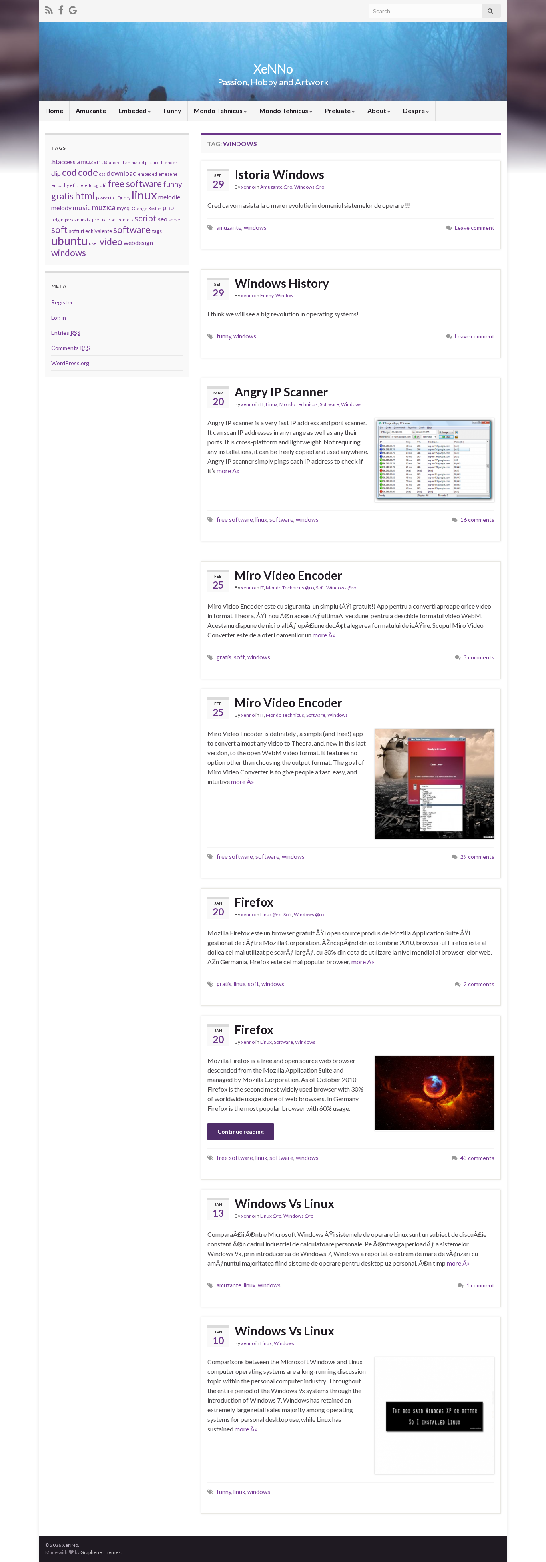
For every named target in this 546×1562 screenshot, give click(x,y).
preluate (101, 219)
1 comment (480, 1285)
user (93, 243)
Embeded (133, 110)
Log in (58, 317)
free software (235, 519)
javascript (105, 197)
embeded (147, 174)
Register (62, 302)
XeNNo (273, 68)
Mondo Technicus (298, 404)
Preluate (338, 110)
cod (69, 172)
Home (54, 110)
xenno (248, 187)
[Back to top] (528, 1544)
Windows (285, 295)
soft (239, 657)
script (145, 218)
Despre (414, 110)
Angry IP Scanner (281, 391)
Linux (271, 404)
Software (329, 404)
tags (157, 231)
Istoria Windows (279, 174)
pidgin (57, 219)
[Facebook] (61, 8)
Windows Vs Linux (284, 1203)
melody (61, 207)
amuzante (229, 227)
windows (255, 227)
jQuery (123, 197)
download (121, 173)
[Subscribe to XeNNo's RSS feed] (49, 8)
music (82, 207)
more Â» (228, 470)
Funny (172, 110)
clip (56, 173)
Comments (70, 347)
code (88, 172)
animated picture (142, 162)
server (175, 219)
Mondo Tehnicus (219, 110)
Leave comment (474, 227)
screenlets (122, 219)
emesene (168, 174)
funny (224, 336)
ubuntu (69, 240)
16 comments (477, 519)
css (102, 174)
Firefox (254, 902)
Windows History (282, 283)
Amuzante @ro (276, 187)
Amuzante (91, 110)
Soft (320, 588)
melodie (169, 197)
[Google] (73, 8)
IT (262, 404)
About (377, 110)
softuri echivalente (90, 231)
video (111, 241)
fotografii (97, 185)
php (168, 207)
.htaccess (63, 161)
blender (169, 162)
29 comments (477, 856)
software (281, 519)
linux (261, 519)
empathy (60, 185)
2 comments (479, 984)
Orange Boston (146, 208)
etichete (79, 185)
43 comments (477, 1157)
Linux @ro (270, 914)
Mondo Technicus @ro (290, 588)
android (116, 162)
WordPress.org (70, 363)
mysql (124, 208)
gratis (224, 657)
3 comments (479, 657)
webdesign (138, 242)
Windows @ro (309, 187)
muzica (104, 207)
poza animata (78, 219)
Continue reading (240, 1131)
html (85, 195)
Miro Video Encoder (288, 575)
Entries (65, 332)
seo (162, 219)
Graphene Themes (100, 1552)
